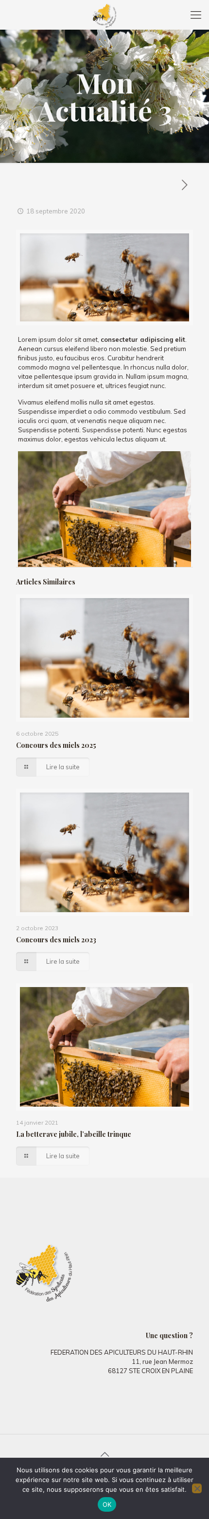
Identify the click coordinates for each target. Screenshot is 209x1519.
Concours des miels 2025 (56, 745)
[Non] (197, 1488)
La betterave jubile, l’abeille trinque (73, 1134)
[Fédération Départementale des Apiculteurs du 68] (104, 14)
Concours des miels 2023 (56, 939)
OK (107, 1504)
